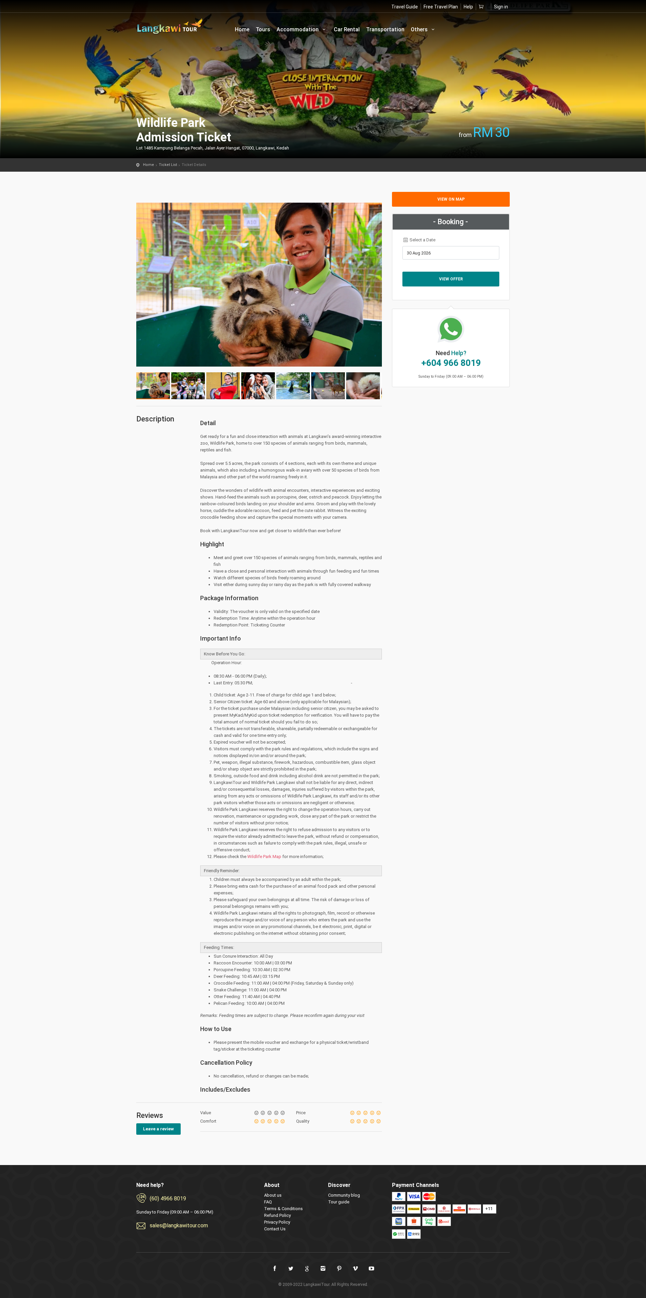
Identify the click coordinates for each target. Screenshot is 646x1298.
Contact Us (275, 1228)
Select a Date (421, 239)
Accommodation (298, 29)
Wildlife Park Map (264, 856)
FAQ (268, 1201)
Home (242, 29)
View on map (451, 199)
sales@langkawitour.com (179, 1225)
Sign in (501, 6)
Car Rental (347, 29)
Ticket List (168, 165)
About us (273, 1195)
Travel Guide (404, 6)
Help (468, 6)
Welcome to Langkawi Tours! (170, 26)
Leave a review (158, 1128)
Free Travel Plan (441, 6)
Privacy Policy (277, 1222)
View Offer (451, 279)
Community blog (344, 1195)
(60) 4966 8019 (168, 1198)
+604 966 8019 (451, 363)
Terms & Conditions (283, 1208)
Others (420, 29)
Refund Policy (277, 1215)
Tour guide (338, 1201)
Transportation (385, 29)
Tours (263, 29)
